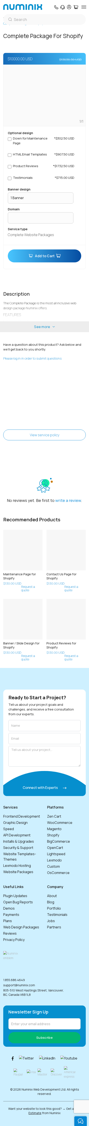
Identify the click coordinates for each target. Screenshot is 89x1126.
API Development (16, 835)
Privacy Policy (14, 939)
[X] (26, 1058)
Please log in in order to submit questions (32, 358)
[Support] (62, 7)
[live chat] (80, 1121)
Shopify (53, 835)
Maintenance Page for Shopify (19, 576)
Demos (9, 908)
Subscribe (44, 1037)
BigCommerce (58, 841)
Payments (11, 914)
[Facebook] (13, 1058)
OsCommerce (58, 872)
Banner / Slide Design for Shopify (21, 645)
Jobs (51, 920)
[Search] (44, 19)
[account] (69, 7)
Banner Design (19, 189)
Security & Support (18, 847)
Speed (8, 828)
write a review (68, 500)
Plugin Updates (15, 895)
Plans (7, 920)
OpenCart (55, 847)
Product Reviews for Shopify (61, 645)
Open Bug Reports (18, 902)
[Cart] (75, 7)
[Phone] (56, 7)
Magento (54, 828)
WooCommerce (59, 822)
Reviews (10, 933)
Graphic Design (15, 822)
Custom (53, 866)
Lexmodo (54, 860)
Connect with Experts (41, 787)
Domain (14, 209)
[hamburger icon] (83, 7)
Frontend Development (21, 816)
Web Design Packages (21, 927)
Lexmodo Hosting (17, 865)
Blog (50, 902)
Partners (54, 927)
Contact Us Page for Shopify (61, 576)
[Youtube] (68, 1058)
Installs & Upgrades (18, 841)
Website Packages (18, 871)
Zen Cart (54, 816)
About (52, 895)
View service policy (44, 435)
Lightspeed (56, 854)
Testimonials (57, 914)
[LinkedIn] (47, 1058)
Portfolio (54, 908)
